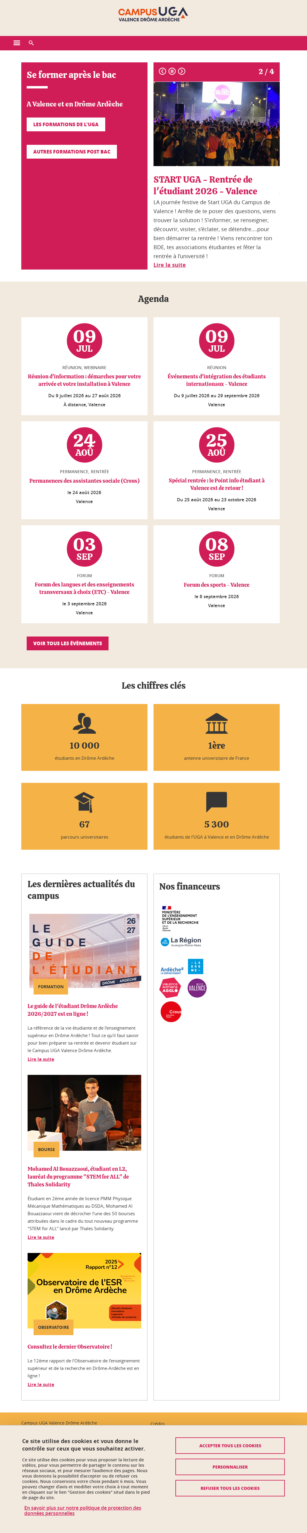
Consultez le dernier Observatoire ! (70, 1347)
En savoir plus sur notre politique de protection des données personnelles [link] (82, 1510)
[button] (31, 43)
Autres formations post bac (71, 151)
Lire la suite (41, 1059)
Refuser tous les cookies (230, 1488)
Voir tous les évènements (67, 643)
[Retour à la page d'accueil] (153, 14)
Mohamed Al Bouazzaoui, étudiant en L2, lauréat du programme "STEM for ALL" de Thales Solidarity (78, 1177)
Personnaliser (230, 1467)
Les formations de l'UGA (66, 124)
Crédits (158, 1424)
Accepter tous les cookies (230, 1445)
